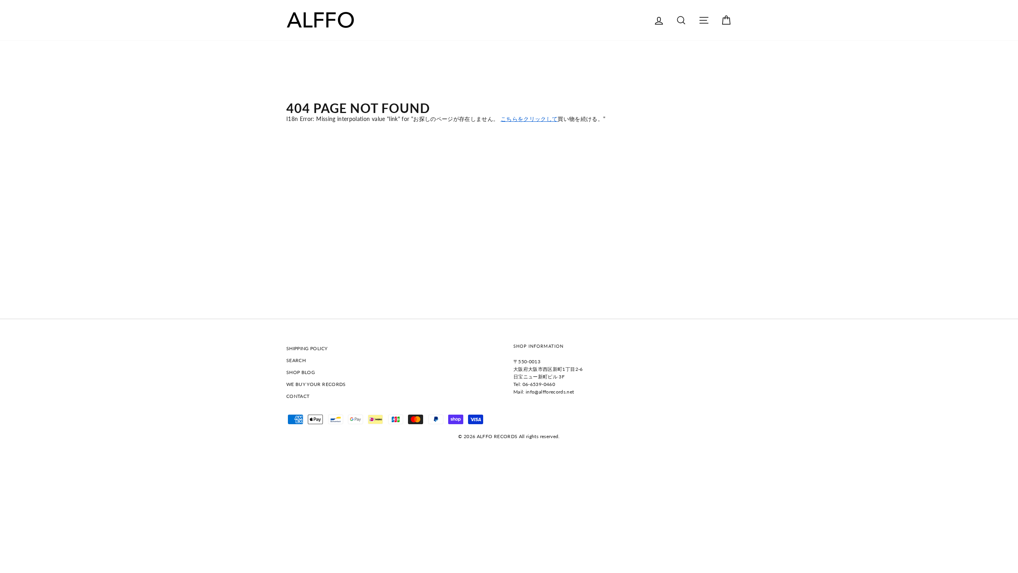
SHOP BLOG (300, 372)
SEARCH (296, 360)
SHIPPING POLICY (306, 348)
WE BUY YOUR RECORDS (316, 384)
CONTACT (297, 396)
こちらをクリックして (529, 118)
